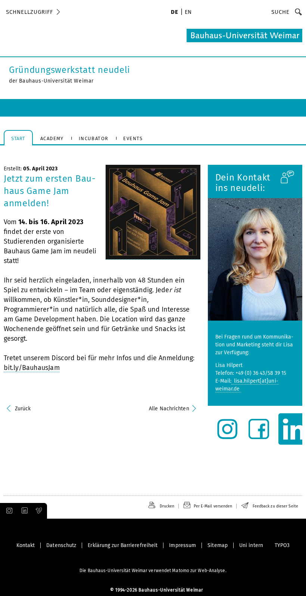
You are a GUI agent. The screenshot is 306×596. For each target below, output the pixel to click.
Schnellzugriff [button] (29, 12)
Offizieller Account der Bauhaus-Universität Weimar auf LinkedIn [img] (23, 511)
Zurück (23, 408)
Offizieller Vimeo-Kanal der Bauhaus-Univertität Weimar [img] (39, 511)
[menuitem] (174, 12)
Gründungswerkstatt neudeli (69, 70)
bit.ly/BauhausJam (32, 368)
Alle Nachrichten (169, 408)
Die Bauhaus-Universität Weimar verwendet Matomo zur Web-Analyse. (152, 570)
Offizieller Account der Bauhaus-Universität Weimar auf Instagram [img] (8, 511)
